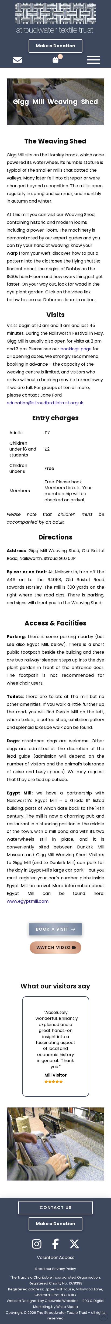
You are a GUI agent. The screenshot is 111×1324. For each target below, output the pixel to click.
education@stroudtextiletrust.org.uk (45, 403)
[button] (55, 46)
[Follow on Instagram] (36, 1244)
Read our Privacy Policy (55, 1269)
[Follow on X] (74, 1244)
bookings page (76, 349)
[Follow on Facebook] (55, 1244)
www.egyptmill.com (27, 901)
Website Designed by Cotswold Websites (42, 1300)
